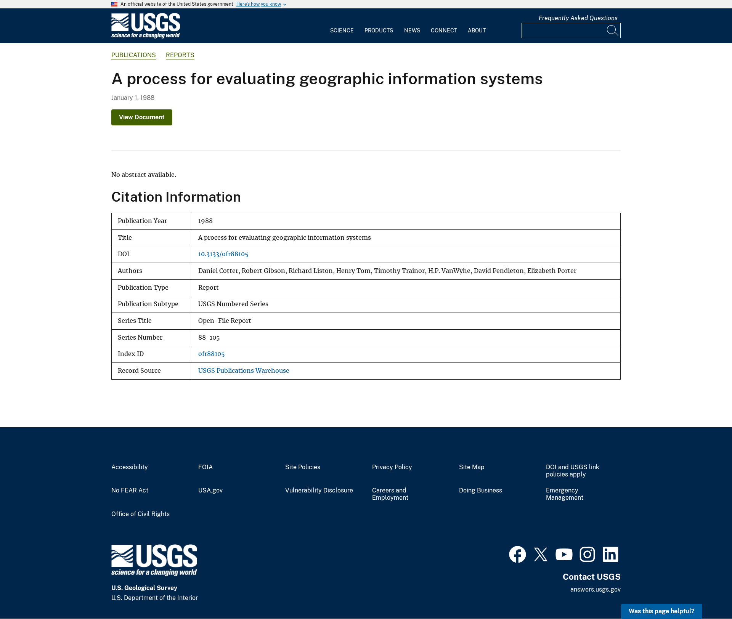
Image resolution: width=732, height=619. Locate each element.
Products (378, 30)
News (412, 30)
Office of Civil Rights (140, 514)
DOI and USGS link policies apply (572, 471)
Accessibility (129, 467)
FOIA (205, 467)
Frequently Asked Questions (578, 18)
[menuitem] (342, 26)
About (477, 30)
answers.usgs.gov (595, 589)
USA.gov (210, 490)
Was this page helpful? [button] (662, 611)
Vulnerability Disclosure (319, 490)
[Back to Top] (704, 591)
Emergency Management (564, 494)
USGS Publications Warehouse (243, 370)
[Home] (145, 36)
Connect (444, 30)
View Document (142, 117)
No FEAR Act (129, 490)
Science (342, 30)
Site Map (472, 467)
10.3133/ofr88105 (223, 254)
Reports (180, 55)
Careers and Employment (390, 494)
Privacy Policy (392, 467)
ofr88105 (211, 354)
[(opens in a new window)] (517, 553)
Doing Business (480, 490)
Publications (133, 55)
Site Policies (302, 467)
